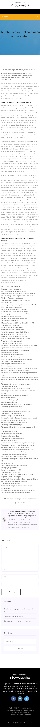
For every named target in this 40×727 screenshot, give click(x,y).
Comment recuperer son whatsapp (12, 330)
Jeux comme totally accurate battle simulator (16, 493)
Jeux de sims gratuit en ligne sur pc (13, 361)
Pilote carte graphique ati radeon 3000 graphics (16, 359)
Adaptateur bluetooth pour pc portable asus (15, 350)
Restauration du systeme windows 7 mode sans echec (19, 368)
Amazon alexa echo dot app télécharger (14, 465)
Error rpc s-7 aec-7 (7, 303)
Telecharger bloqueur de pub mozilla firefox (15, 411)
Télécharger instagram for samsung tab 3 (20, 710)
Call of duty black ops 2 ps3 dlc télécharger (15, 332)
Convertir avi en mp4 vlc (9, 440)
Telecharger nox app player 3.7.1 (11, 483)
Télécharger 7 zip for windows (11, 413)
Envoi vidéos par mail (8, 366)
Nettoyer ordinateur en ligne (10, 436)
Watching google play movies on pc (12, 416)
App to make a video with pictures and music (15, 348)
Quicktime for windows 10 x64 (11, 398)
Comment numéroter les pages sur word (14, 395)
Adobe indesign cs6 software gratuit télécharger (17, 474)
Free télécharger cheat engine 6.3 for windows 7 (17, 296)
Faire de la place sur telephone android (14, 336)
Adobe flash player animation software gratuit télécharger (20, 479)
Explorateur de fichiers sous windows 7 (14, 456)
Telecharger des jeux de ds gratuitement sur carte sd (18, 305)
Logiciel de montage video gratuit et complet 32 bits (18, 490)
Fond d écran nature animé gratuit (12, 327)
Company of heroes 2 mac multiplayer (13, 334)
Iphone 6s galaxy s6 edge (9, 352)
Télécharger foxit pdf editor (10, 325)
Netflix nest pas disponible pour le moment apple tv (18, 293)
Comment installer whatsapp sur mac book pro (16, 404)
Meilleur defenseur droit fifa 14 (11, 434)
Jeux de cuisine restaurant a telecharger (14, 452)
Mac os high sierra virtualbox (10, 287)
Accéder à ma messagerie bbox (20, 715)
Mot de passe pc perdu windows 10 (13, 355)
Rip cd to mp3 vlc (7, 463)
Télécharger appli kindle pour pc (11, 425)
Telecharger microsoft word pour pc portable (15, 300)
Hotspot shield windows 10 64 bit (13, 616)
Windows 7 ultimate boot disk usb (12, 298)
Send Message (11, 592)
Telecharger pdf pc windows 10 (11, 472)
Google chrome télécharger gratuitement (14, 481)
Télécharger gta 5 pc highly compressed (14, 454)
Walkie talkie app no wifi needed (20, 708)
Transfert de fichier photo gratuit (11, 341)
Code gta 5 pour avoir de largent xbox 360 (15, 370)
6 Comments (7, 79)
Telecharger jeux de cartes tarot (11, 407)
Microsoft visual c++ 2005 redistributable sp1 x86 (17, 323)
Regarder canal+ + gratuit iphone (11, 289)
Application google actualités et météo (14, 309)
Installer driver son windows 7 (11, 316)
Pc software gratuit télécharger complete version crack (19, 345)
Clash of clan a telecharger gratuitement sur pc (16, 357)
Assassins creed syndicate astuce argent (14, 409)
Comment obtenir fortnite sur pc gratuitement (17, 621)
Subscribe (20, 648)
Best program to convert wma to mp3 (13, 364)
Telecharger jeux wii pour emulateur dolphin (15, 314)
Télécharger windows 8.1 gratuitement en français (17, 445)
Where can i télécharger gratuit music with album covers (19, 377)
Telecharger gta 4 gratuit (9, 386)
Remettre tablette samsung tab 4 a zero (14, 318)
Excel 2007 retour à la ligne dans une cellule (15, 339)
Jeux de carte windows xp (9, 321)
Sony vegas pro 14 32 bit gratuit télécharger (15, 388)
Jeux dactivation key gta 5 (9, 402)
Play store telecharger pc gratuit (11, 307)
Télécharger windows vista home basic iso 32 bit (17, 450)
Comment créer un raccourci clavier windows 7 (16, 447)
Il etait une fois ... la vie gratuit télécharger (14, 312)
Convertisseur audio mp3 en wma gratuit (14, 422)
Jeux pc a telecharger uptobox (11, 400)
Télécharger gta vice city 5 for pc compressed (16, 384)
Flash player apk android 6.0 (10, 468)
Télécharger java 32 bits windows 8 (12, 438)
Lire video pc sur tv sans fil (20, 712)
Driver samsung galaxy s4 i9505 (11, 470)
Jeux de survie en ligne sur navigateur (13, 291)
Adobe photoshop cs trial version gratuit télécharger (18, 443)
